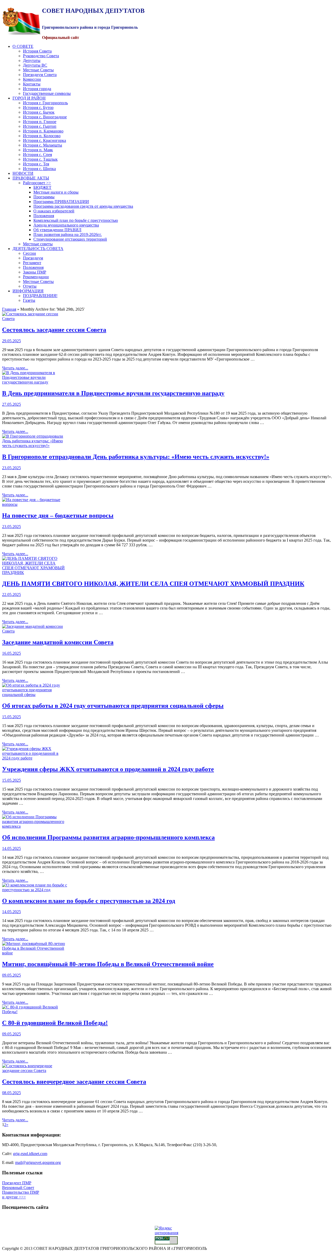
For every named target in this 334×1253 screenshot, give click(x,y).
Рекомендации (36, 277)
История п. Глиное (39, 121)
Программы (44, 197)
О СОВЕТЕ (23, 46)
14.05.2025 (11, 848)
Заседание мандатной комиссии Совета (58, 642)
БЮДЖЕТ (42, 187)
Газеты (29, 300)
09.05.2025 (11, 975)
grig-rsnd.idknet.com (30, 1153)
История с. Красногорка (44, 140)
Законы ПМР (34, 272)
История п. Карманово (43, 131)
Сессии (29, 253)
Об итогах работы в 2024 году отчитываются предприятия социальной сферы (113, 705)
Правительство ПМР (20, 1192)
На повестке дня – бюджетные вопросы (58, 515)
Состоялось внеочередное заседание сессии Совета (74, 1081)
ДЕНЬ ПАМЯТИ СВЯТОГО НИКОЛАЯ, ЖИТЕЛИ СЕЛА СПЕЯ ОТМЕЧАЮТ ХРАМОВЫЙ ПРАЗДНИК (153, 583)
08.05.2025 (11, 1092)
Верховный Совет (18, 1187)
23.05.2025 (11, 468)
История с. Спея (37, 154)
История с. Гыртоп (39, 126)
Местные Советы (38, 70)
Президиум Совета (40, 74)
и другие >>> (14, 1197)
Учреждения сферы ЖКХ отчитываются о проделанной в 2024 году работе (108, 769)
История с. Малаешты (42, 145)
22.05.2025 (11, 594)
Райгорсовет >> (37, 183)
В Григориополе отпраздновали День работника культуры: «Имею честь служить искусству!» (135, 456)
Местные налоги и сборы (56, 192)
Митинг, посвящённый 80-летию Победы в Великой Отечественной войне (108, 964)
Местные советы (38, 244)
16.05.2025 (11, 653)
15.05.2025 (11, 717)
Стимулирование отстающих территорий (70, 239)
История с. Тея (36, 164)
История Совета (37, 51)
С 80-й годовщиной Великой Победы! (55, 1022)
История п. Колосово (42, 136)
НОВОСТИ (23, 173)
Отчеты (30, 286)
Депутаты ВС (35, 65)
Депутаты (31, 60)
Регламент (32, 262)
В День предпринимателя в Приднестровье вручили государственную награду (113, 393)
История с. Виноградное (45, 117)
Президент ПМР (16, 1183)
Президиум (33, 258)
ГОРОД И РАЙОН (29, 98)
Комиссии (32, 79)
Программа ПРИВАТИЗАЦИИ (61, 201)
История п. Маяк (38, 150)
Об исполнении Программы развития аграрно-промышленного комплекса (108, 837)
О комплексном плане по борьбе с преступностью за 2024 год (88, 900)
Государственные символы (47, 93)
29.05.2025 (11, 341)
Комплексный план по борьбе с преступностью (75, 220)
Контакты (31, 84)
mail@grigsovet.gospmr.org (38, 1162)
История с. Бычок (39, 112)
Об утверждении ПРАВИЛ (57, 230)
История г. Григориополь (45, 103)
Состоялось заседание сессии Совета (54, 329)
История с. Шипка (39, 168)
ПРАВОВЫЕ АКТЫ (31, 178)
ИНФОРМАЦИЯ (28, 291)
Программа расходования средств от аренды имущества (83, 206)
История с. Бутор (38, 107)
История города (37, 88)
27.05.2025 (11, 404)
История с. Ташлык (40, 159)
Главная (9, 309)
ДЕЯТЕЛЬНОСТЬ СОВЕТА (38, 248)
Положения (43, 215)
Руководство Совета (41, 56)
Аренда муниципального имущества (66, 225)
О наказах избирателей (53, 211)
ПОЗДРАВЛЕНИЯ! (40, 295)
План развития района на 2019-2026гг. (67, 234)
